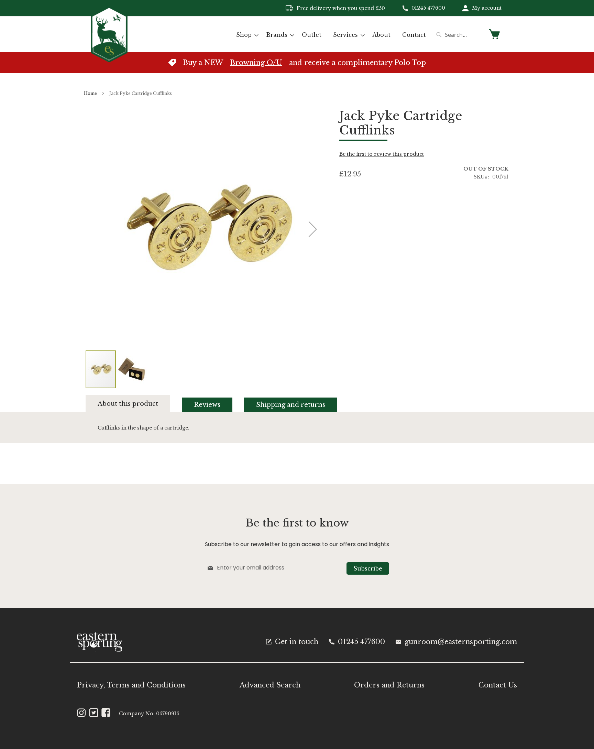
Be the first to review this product (381, 154)
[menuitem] (245, 35)
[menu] (331, 35)
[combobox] (458, 34)
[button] (132, 369)
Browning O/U (256, 62)
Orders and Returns (389, 685)
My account (487, 8)
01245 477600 (428, 8)
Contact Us (497, 685)
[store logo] (109, 34)
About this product (128, 404)
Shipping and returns (290, 405)
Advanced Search (270, 685)
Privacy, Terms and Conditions (131, 685)
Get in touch (296, 642)
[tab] (134, 403)
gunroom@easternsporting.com (461, 642)
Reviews (207, 405)
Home (90, 93)
